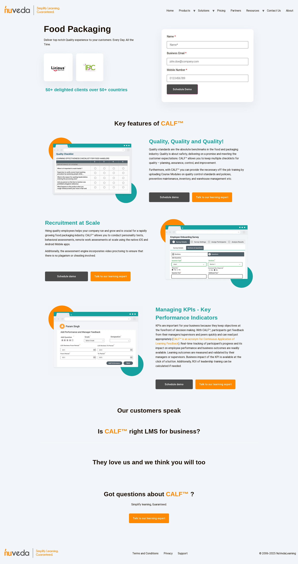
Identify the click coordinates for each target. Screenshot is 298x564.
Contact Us (274, 10)
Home (170, 10)
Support (183, 553)
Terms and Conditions (145, 553)
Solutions (203, 10)
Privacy (168, 553)
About (289, 10)
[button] (169, 197)
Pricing (221, 10)
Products (184, 10)
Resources (252, 10)
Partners (236, 10)
